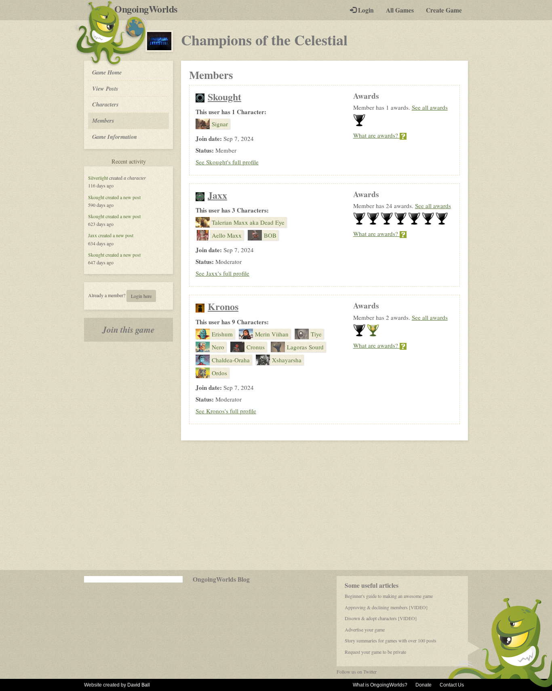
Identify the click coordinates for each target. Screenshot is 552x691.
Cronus (256, 347)
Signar (220, 124)
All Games (400, 10)
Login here (141, 296)
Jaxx (92, 235)
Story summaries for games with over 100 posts (390, 640)
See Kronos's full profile (226, 411)
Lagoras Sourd (305, 347)
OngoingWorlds (148, 9)
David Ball (138, 685)
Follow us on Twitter (357, 671)
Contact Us (452, 685)
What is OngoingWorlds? (380, 685)
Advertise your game (365, 629)
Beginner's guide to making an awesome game (389, 596)
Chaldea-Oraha (231, 360)
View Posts (105, 88)
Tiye (316, 334)
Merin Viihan (272, 334)
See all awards (430, 107)
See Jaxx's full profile (222, 273)
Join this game (128, 329)
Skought (96, 197)
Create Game (444, 10)
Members (103, 120)
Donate (423, 685)
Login (365, 10)
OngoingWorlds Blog (221, 579)
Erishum (222, 334)
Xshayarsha (286, 360)
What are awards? (376, 135)
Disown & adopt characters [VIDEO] (381, 618)
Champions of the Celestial (264, 39)
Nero (218, 347)
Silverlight (98, 177)
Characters (105, 104)
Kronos (223, 306)
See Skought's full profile (227, 162)
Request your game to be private (375, 651)
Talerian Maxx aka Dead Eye (248, 222)
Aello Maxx (227, 235)
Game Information (114, 136)
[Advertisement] (276, 505)
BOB (270, 235)
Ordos (219, 373)
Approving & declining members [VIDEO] (386, 607)
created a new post (123, 197)
